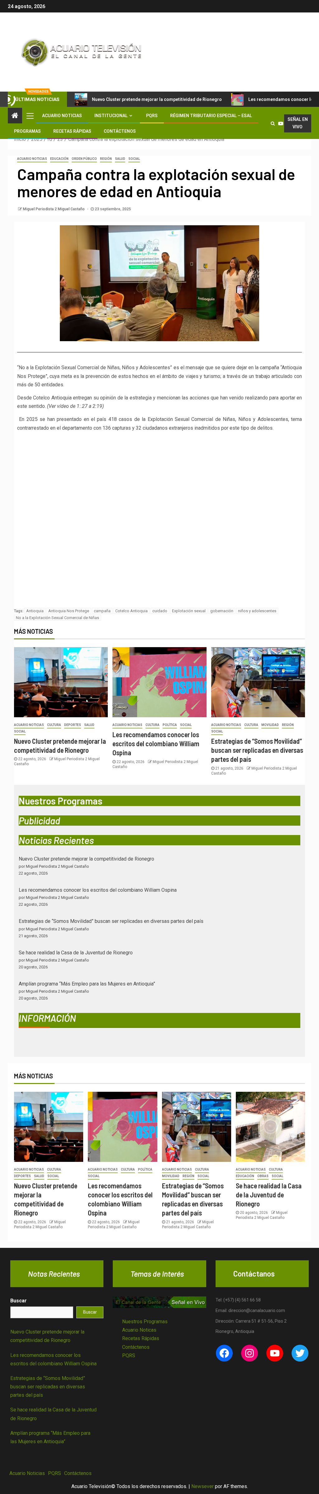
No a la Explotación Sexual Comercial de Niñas (57, 617)
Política (170, 725)
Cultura (54, 725)
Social (134, 158)
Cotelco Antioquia (131, 611)
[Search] (273, 123)
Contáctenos (120, 131)
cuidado (159, 611)
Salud (120, 158)
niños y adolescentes (257, 611)
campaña (102, 611)
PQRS (152, 115)
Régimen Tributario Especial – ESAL (211, 115)
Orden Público (84, 158)
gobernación (221, 611)
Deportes (72, 725)
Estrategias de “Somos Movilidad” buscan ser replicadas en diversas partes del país (257, 750)
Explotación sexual (189, 611)
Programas (27, 131)
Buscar (18, 1301)
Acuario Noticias (62, 115)
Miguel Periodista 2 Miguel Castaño (54, 209)
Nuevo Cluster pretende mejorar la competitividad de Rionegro (157, 99)
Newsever (202, 1486)
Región (106, 158)
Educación (59, 158)
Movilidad (270, 725)
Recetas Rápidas (72, 131)
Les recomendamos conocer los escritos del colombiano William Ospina (155, 743)
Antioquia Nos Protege (68, 611)
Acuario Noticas (139, 1330)
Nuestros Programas (145, 1322)
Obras (263, 1176)
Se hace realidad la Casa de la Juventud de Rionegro (76, 953)
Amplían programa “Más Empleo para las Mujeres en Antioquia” (87, 984)
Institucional (111, 115)
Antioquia (35, 611)
